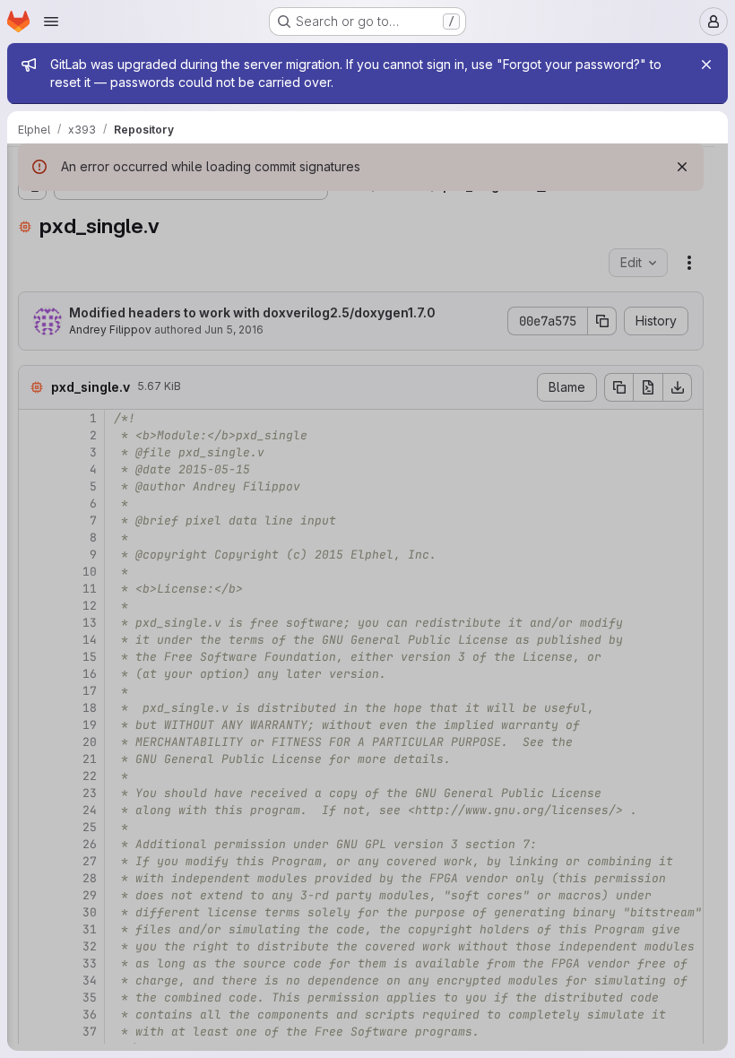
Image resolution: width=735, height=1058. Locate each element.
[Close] (706, 64)
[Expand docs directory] (32, 262)
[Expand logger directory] (32, 435)
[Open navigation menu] (51, 21)
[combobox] (147, 204)
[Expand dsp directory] (32, 291)
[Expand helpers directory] (32, 349)
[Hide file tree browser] (32, 168)
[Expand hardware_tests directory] (32, 320)
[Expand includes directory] (32, 377)
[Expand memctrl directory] (32, 463)
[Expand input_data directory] (32, 406)
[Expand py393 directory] (32, 492)
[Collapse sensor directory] (32, 521)
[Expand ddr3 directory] (32, 234)
